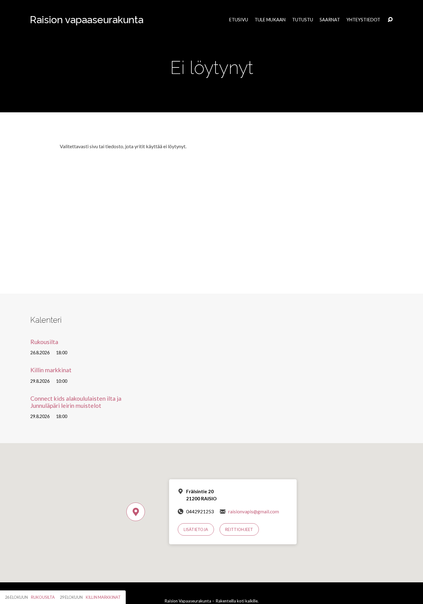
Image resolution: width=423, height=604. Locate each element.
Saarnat (330, 20)
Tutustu (302, 20)
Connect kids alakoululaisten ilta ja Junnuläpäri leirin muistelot (75, 402)
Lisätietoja (196, 529)
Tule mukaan (270, 20)
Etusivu (238, 20)
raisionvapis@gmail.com (253, 511)
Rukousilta (44, 341)
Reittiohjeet (239, 529)
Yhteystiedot (363, 20)
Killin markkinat (51, 369)
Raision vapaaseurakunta (86, 19)
